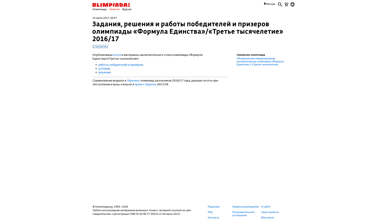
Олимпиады (99, 9)
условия (104, 68)
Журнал (127, 9)
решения (104, 72)
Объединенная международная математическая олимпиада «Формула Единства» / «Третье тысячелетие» (260, 61)
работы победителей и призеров (121, 64)
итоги (117, 55)
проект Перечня (145, 84)
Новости (114, 9)
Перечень (133, 80)
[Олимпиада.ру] (111, 5)
